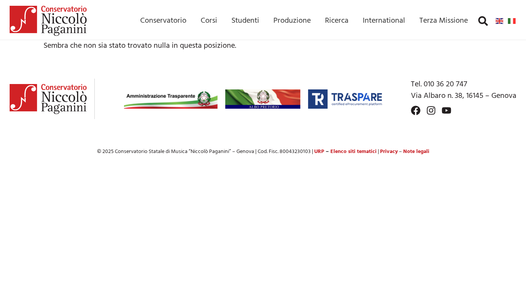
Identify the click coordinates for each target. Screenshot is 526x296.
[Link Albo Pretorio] (262, 99)
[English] (500, 21)
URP (319, 151)
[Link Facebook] (415, 110)
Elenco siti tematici (353, 151)
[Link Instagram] (431, 110)
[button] (483, 21)
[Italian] (512, 21)
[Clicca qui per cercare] (483, 21)
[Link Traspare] (345, 99)
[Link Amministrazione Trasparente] (171, 99)
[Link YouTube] (446, 110)
